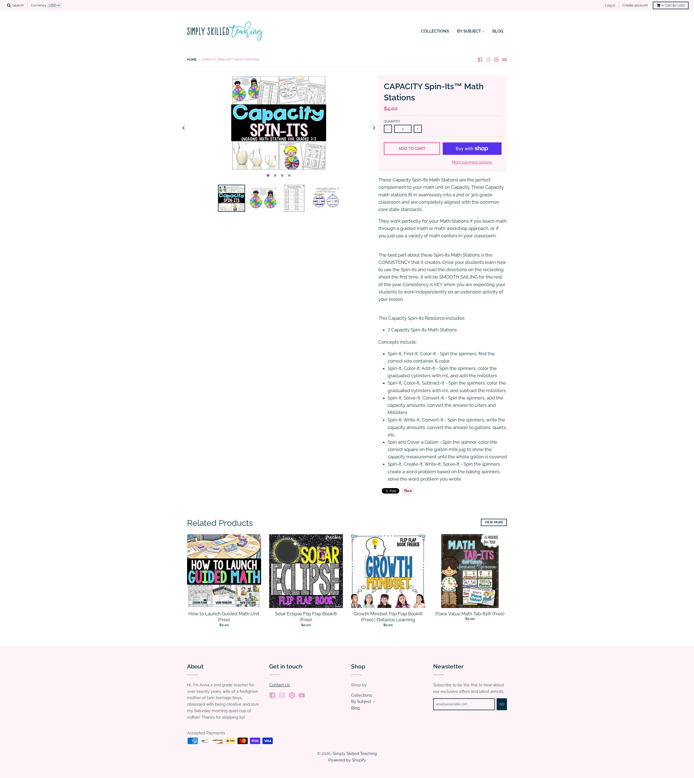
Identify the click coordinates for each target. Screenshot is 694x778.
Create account (635, 5)
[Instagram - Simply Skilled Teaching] (488, 59)
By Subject (361, 701)
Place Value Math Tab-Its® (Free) (470, 613)
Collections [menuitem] (435, 31)
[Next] (373, 127)
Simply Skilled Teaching (355, 753)
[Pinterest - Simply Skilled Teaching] (496, 59)
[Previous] (184, 127)
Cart (673, 5)
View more (494, 522)
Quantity (392, 121)
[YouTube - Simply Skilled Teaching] (504, 59)
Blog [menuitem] (497, 31)
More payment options (472, 162)
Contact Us (279, 685)
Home (192, 60)
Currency (38, 5)
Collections (361, 695)
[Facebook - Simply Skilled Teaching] (480, 59)
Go (501, 704)
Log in (610, 5)
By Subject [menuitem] (469, 31)
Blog (355, 708)
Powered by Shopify (347, 760)
